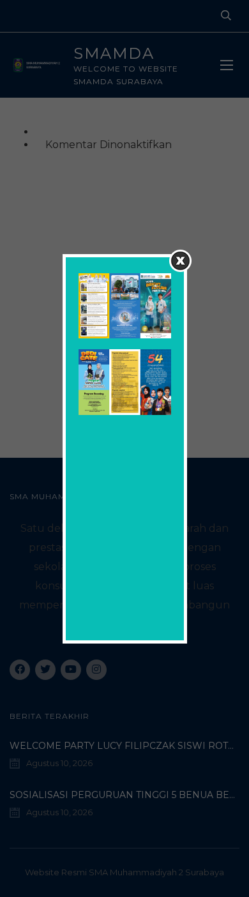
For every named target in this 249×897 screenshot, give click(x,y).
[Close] (180, 261)
